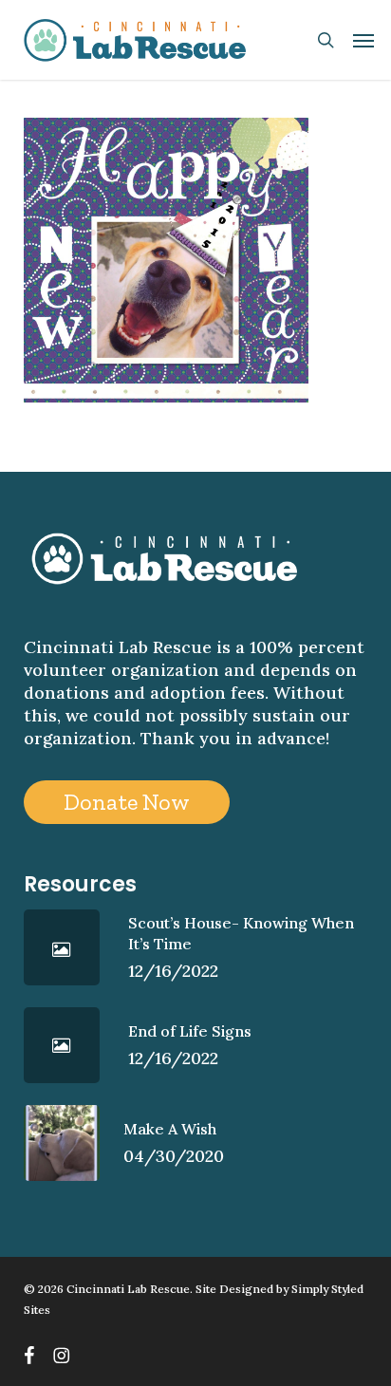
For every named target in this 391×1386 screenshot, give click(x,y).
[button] (363, 39)
